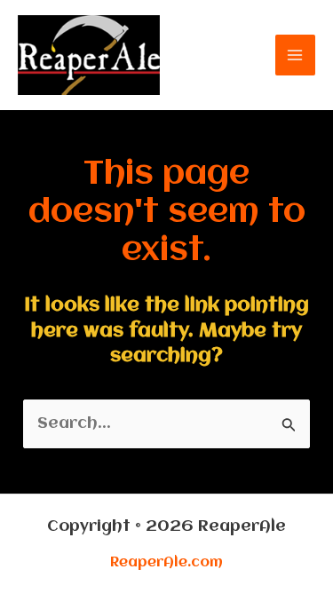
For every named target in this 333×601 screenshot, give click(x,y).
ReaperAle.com (166, 563)
